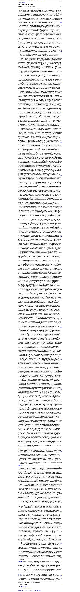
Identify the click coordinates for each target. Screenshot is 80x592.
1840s (28, 1)
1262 (61, 51)
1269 (61, 268)
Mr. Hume (20, 561)
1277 (61, 512)
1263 (61, 82)
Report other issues (29, 590)
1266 (61, 175)
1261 (61, 22)
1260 (61, 6)
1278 (61, 543)
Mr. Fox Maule (21, 465)
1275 (61, 451)
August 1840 (36, 1)
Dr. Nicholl (20, 574)
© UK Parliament (37, 590)
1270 (61, 298)
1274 (61, 418)
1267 (61, 207)
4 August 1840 (42, 1)
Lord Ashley (20, 9)
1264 (61, 112)
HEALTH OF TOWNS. (27, 588)
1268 (61, 236)
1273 (61, 389)
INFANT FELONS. (25, 586)
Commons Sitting (22, 2)
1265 (61, 142)
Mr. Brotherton (21, 448)
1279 (61, 575)
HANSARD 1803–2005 (22, 1)
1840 (32, 1)
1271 (61, 327)
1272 (61, 359)
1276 (61, 482)
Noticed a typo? (21, 590)
